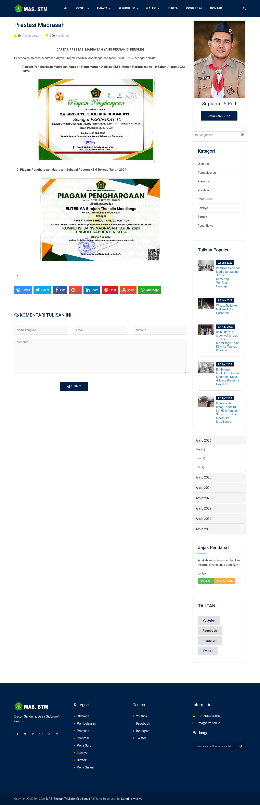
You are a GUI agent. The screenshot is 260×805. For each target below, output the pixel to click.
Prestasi (203, 190)
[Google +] (41, 734)
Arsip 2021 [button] (203, 519)
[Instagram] (57, 734)
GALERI (151, 8)
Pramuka (204, 181)
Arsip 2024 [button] (203, 488)
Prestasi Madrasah (39, 24)
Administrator (29, 36)
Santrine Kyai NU (131, 798)
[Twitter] (25, 734)
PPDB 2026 (194, 8)
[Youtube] (49, 734)
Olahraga (204, 164)
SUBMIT (75, 386)
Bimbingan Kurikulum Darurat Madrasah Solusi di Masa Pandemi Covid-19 (228, 377)
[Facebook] (17, 734)
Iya (204, 573)
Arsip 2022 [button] (203, 508)
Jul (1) (200, 467)
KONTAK (216, 8)
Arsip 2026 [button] (203, 440)
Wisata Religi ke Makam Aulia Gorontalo (226, 309)
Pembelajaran (207, 173)
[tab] (219, 440)
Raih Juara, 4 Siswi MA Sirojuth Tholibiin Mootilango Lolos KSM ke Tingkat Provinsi (227, 341)
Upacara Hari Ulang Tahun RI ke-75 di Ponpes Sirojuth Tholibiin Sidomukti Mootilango (227, 413)
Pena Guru (205, 199)
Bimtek (202, 217)
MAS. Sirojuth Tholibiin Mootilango (68, 798)
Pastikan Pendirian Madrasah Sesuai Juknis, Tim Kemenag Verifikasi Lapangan (228, 277)
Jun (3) (200, 458)
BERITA (173, 8)
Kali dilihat (59, 36)
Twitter (208, 651)
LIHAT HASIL (226, 580)
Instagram (210, 640)
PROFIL (81, 8)
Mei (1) (200, 449)
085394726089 (210, 716)
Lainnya (203, 208)
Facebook (210, 631)
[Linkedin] (33, 734)
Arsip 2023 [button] (203, 498)
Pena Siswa (205, 225)
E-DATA (102, 8)
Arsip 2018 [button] (203, 529)
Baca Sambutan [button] (219, 115)
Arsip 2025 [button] (203, 477)
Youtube (209, 620)
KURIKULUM (127, 8)
